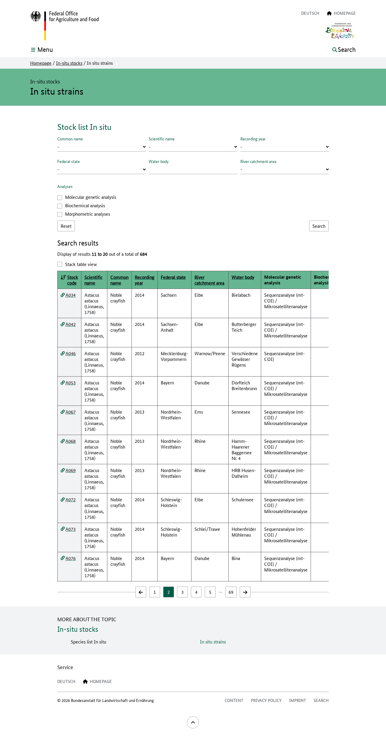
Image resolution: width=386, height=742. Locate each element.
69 (231, 592)
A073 (70, 529)
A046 (70, 353)
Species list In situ (88, 641)
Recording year (253, 139)
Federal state (68, 161)
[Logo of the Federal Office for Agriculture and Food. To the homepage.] (64, 26)
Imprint (297, 700)
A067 (70, 412)
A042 (70, 324)
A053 (70, 382)
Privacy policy (266, 700)
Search (321, 700)
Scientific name (162, 139)
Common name (70, 139)
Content (234, 700)
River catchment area (258, 161)
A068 (70, 441)
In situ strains (213, 641)
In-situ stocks (69, 63)
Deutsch (310, 13)
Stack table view (81, 264)
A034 (70, 295)
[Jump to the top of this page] (193, 722)
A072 (70, 499)
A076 (70, 558)
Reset (66, 226)
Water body (159, 161)
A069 (70, 470)
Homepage (41, 63)
